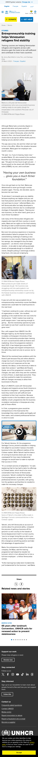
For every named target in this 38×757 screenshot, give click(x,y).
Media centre (6, 712)
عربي (32, 6)
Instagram (12, 674)
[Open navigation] (3, 12)
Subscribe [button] (7, 694)
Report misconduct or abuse (12, 715)
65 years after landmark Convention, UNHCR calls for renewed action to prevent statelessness (17, 630)
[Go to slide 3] (16, 640)
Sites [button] (35, 13)
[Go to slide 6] (23, 640)
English (6, 6)
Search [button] (26, 13)
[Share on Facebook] (21, 584)
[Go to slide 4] (18, 640)
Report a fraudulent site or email (13, 719)
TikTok (22, 674)
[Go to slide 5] (21, 640)
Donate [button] (31, 13)
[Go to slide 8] (27, 640)
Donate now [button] (8, 660)
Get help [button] (28, 19)
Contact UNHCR (8, 708)
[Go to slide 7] (25, 640)
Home (3, 25)
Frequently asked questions (12, 705)
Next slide (34, 606)
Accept (19, 752)
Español (24, 6)
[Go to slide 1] (12, 640)
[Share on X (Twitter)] (16, 584)
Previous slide (4, 606)
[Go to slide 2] (14, 640)
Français (15, 6)
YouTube (17, 674)
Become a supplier (8, 722)
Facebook (7, 674)
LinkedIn (27, 674)
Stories (10, 25)
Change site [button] (26, 2)
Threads (32, 674)
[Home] (12, 12)
